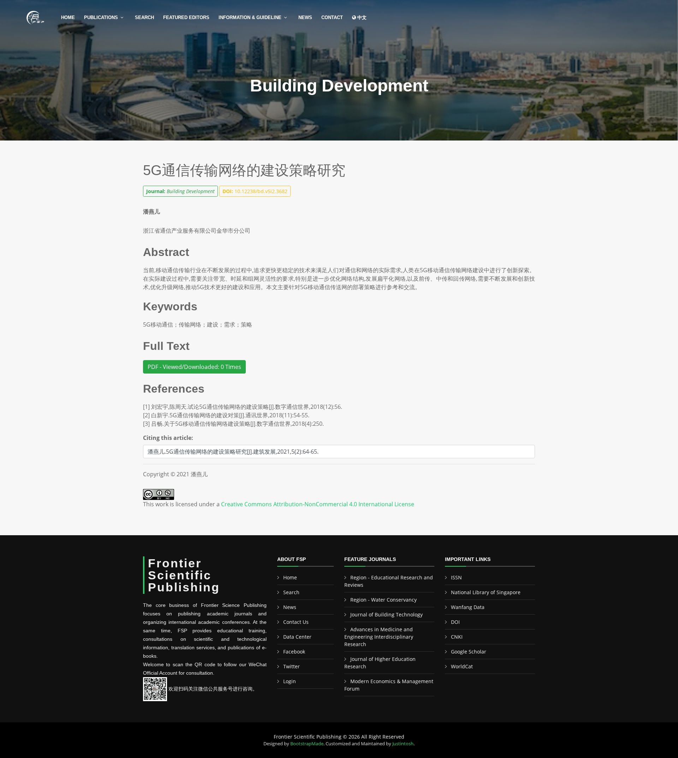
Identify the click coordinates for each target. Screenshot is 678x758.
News (305, 17)
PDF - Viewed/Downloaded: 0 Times (194, 367)
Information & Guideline (250, 17)
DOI (455, 622)
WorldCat (462, 666)
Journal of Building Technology (386, 614)
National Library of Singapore (486, 592)
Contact (332, 17)
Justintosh (403, 743)
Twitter (291, 666)
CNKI (457, 636)
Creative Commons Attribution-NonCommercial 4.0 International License (317, 504)
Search (144, 17)
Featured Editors (186, 17)
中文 (361, 17)
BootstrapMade (306, 743)
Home (68, 17)
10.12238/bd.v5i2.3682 (254, 191)
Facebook (294, 651)
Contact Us (296, 622)
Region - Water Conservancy (383, 599)
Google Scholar (468, 651)
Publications (101, 17)
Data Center (297, 636)
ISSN (456, 577)
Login (289, 681)
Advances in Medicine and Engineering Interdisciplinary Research (378, 636)
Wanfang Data (467, 607)
